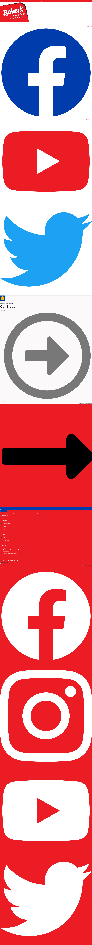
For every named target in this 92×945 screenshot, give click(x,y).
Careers (55, 24)
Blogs (50, 24)
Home (25, 24)
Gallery (60, 24)
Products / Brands (37, 24)
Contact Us (66, 24)
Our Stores (45, 24)
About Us (30, 24)
